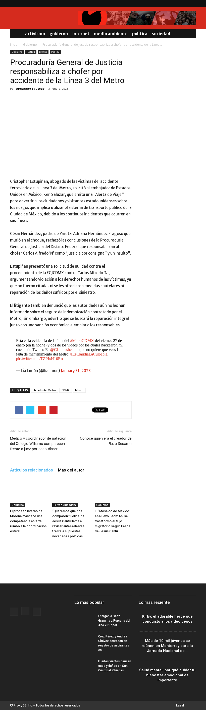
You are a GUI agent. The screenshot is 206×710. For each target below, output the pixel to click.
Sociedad (161, 33)
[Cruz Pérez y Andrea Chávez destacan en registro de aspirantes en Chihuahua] (84, 641)
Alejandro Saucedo (30, 88)
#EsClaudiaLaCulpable (88, 354)
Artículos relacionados (31, 469)
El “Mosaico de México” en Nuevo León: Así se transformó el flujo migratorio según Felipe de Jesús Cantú (112, 521)
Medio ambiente (111, 33)
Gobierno (58, 33)
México (43, 51)
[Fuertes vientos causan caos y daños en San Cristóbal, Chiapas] (84, 666)
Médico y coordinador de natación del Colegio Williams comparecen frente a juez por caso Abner (38, 443)
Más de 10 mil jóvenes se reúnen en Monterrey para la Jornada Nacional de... (167, 645)
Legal (180, 705)
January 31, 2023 (76, 370)
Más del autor (71, 469)
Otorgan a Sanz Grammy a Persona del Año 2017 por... (114, 620)
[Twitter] (192, 3)
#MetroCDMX (82, 340)
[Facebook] (175, 3)
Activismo (35, 33)
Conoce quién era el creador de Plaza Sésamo (106, 441)
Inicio (14, 44)
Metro (79, 390)
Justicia (31, 51)
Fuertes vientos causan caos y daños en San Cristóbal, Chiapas (114, 666)
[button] (190, 34)
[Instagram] (184, 3)
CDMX (66, 390)
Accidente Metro (44, 390)
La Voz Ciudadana (65, 505)
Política (139, 33)
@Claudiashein (62, 349)
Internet (80, 33)
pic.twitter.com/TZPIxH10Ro (39, 359)
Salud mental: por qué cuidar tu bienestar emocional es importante (167, 675)
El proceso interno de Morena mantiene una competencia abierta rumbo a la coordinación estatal (28, 521)
